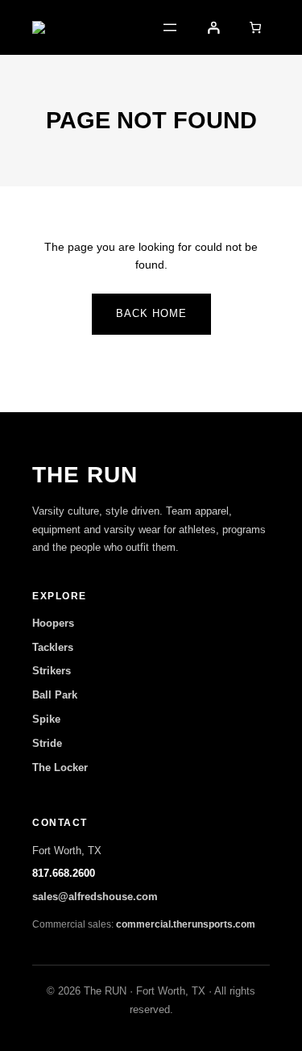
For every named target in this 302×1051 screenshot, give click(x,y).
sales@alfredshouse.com (95, 896)
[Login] (213, 27)
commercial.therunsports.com (185, 924)
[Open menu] (170, 27)
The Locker (60, 767)
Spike (46, 719)
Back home (151, 313)
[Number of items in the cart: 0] (255, 27)
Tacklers (52, 647)
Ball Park (54, 695)
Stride (47, 743)
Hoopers (53, 623)
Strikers (51, 671)
